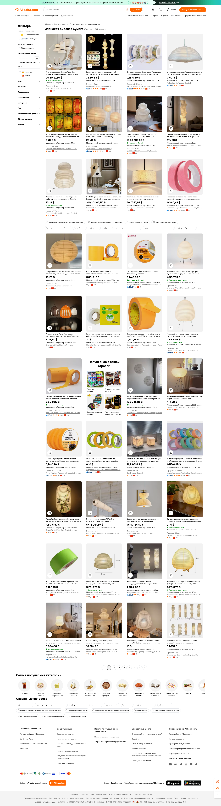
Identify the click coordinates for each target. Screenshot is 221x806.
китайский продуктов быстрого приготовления (66, 222)
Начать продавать (176, 739)
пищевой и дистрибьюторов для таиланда (106, 222)
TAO (130, 794)
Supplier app (116, 783)
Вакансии (24, 749)
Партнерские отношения (179, 753)
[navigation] (29, 346)
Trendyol (137, 794)
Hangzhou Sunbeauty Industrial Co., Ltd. (183, 350)
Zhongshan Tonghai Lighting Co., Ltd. (100, 86)
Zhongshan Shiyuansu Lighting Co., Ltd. (142, 208)
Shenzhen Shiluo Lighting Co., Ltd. (59, 345)
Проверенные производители (106, 737)
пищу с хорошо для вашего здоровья (52, 705)
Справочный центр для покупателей (147, 734)
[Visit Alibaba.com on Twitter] (180, 764)
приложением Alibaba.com (152, 783)
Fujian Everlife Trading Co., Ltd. (179, 83)
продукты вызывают (146, 705)
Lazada (110, 794)
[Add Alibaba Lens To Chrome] (57, 783)
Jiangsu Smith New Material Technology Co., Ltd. (144, 285)
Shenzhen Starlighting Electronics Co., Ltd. (184, 288)
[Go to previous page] (104, 667)
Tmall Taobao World (98, 794)
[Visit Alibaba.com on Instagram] (185, 764)
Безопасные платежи (66, 734)
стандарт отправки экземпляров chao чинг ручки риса (40, 710)
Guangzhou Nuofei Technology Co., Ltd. (61, 213)
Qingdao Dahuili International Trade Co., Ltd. (103, 208)
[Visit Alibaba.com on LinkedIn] (175, 764)
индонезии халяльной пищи (59, 228)
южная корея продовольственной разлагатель (112, 710)
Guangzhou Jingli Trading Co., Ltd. (59, 88)
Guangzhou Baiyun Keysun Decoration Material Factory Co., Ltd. (144, 345)
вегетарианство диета (28, 716)
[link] (217, 781)
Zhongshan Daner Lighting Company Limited (144, 413)
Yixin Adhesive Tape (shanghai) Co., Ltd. (101, 282)
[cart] (161, 10)
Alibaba (48, 24)
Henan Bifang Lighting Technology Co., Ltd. (184, 145)
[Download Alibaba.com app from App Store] (173, 783)
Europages (147, 794)
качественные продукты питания (167, 710)
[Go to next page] (144, 667)
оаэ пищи (128, 705)
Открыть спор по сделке (142, 744)
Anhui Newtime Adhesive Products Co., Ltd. (63, 413)
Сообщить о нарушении (141, 761)
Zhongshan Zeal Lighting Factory (99, 149)
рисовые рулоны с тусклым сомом (160, 228)
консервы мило (26, 705)
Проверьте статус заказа (179, 744)
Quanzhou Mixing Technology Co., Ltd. (142, 151)
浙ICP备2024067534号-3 (176, 802)
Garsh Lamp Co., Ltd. (135, 473)
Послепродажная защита (67, 751)
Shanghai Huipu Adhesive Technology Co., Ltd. (185, 208)
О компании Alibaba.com (30, 729)
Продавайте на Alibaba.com (180, 734)
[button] (127, 9)
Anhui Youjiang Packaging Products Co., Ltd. (63, 473)
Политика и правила (65, 763)
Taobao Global (121, 794)
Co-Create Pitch (26, 739)
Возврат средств (139, 749)
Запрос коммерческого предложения (110, 742)
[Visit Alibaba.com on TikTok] (196, 764)
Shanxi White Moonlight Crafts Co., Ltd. (61, 149)
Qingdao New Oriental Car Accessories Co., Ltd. (104, 470)
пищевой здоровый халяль (77, 710)
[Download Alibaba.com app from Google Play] (192, 783)
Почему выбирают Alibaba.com (32, 734)
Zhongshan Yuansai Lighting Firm (59, 286)
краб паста (81, 228)
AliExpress (74, 794)
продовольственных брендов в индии (87, 705)
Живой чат (136, 739)
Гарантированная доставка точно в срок (71, 745)
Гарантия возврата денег (67, 739)
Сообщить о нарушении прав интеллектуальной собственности (146, 754)
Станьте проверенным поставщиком (184, 749)
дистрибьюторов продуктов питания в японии (123, 228)
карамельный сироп (78, 716)
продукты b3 (112, 705)
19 (139, 668)
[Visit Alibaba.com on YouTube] (191, 764)
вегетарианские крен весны (166, 222)
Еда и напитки (60, 24)
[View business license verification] (133, 802)
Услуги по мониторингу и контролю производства (71, 757)
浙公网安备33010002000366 (152, 802)
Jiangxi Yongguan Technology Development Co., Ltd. (144, 86)
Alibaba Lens (33, 783)
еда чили (95, 228)
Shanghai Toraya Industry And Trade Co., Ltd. (103, 345)
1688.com (84, 794)
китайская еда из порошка (54, 716)
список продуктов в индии (138, 222)
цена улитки (166, 705)
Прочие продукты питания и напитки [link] (85, 24)
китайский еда (141, 710)
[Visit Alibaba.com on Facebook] (170, 764)
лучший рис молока (187, 228)
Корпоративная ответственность (33, 744)
